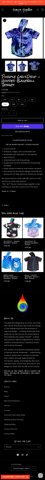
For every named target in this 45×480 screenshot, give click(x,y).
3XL (13, 104)
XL (32, 99)
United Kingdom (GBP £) (21, 468)
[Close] (27, 477)
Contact (7, 410)
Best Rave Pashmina (12, 401)
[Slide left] (2, 66)
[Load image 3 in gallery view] (34, 66)
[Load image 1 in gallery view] (10, 66)
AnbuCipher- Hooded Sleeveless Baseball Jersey (11, 276)
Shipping (4, 92)
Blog (6, 391)
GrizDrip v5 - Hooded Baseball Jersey (32, 243)
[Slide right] (42, 66)
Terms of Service (10, 429)
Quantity (5, 109)
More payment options (22, 131)
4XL (22, 104)
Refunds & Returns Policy (13, 420)
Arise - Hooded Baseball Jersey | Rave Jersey (32, 276)
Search (7, 387)
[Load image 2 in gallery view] (22, 66)
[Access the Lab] (38, 447)
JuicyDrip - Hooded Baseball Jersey (12, 242)
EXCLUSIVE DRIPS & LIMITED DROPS (14, 477)
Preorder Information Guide (14, 415)
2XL (5, 104)
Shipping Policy (10, 424)
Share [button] (6, 205)
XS (5, 99)
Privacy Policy (9, 434)
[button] (2, 9)
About (6, 396)
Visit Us (7, 405)
